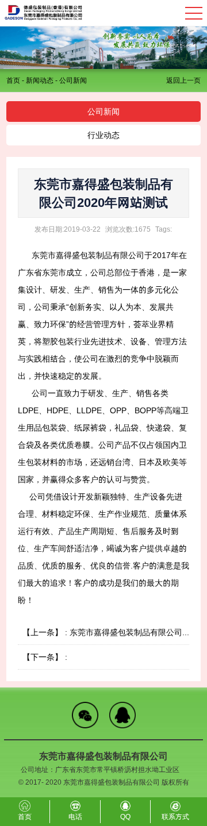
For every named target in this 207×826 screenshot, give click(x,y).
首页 (13, 80)
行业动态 (103, 135)
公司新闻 (73, 80)
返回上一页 (183, 80)
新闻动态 (39, 80)
